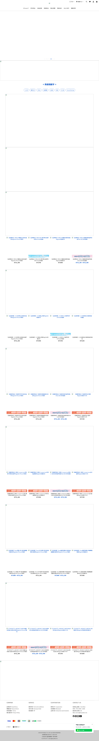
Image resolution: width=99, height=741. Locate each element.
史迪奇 (51, 90)
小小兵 (26, 90)
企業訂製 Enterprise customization (60, 710)
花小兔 (62, 90)
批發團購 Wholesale (56, 709)
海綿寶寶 (45, 90)
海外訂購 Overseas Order (35, 709)
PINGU (39, 90)
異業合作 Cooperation (56, 707)
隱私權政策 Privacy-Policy (13, 712)
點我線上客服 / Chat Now (79, 707)
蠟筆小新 (33, 90)
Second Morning (70, 90)
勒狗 (57, 90)
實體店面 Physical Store (13, 709)
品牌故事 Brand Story (12, 707)
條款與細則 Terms (11, 710)
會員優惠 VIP (32, 710)
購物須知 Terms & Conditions (36, 707)
